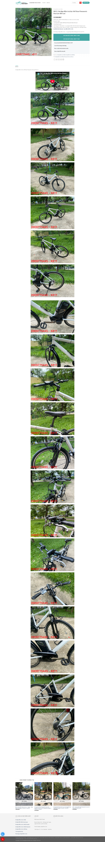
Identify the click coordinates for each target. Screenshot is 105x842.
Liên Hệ (48, 2)
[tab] (16, 66)
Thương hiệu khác (19, 831)
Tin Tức (44, 2)
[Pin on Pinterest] (61, 59)
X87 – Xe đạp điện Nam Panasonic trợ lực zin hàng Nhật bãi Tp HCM (81, 807)
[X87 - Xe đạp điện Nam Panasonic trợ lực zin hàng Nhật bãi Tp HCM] (81, 794)
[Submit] (80, 3)
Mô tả (16, 66)
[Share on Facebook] (55, 59)
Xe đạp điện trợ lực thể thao (70, 54)
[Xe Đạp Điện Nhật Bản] (21, 2)
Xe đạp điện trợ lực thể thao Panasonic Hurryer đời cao (64, 56)
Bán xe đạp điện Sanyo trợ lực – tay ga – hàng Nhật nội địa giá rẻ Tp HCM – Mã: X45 (24, 808)
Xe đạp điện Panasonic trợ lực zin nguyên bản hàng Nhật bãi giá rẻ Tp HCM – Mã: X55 (62, 807)
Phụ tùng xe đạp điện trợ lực (21, 833)
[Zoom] (17, 54)
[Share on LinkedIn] (63, 59)
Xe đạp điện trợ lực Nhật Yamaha (22, 824)
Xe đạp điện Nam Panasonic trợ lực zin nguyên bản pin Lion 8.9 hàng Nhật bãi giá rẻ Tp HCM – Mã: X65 (42, 808)
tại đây (63, 28)
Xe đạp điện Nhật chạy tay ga (21, 822)
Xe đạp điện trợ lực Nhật (35, 2)
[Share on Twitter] (57, 59)
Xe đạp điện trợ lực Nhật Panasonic (22, 826)
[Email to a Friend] (59, 59)
